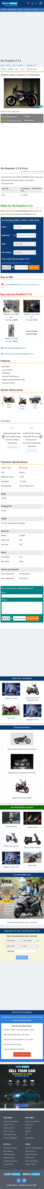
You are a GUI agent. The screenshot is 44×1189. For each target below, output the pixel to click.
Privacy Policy (33, 1161)
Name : (4, 227)
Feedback (35, 1154)
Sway (9, 407)
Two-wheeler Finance (10, 1148)
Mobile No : (6, 235)
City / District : (7, 252)
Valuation (20, 10)
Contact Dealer (12, 447)
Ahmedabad (7, 1135)
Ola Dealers (5, 421)
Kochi (12, 1128)
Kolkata (5, 1138)
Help (26, 1151)
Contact (27, 1154)
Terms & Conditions (24, 263)
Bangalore (6, 1122)
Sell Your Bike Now (22, 1054)
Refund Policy (29, 1158)
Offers (10, 69)
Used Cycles (13, 1138)
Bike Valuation (7, 1151)
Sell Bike (3, 10)
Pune (11, 1125)
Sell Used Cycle (8, 1164)
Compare (27, 117)
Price (3, 69)
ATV (26, 1135)
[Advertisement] (22, 35)
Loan (41, 10)
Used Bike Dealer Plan (10, 1161)
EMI (16, 69)
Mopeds (27, 1131)
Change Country (30, 1164)
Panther (22, 409)
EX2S (35, 408)
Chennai (6, 1128)
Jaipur (14, 1135)
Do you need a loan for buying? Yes (15, 259)
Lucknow (11, 1131)
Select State (28, 3)
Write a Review (29, 120)
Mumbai (6, 1125)
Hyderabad (14, 1122)
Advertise (33, 1151)
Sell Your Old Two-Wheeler (22, 1012)
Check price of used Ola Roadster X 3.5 (19, 354)
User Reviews (31, 69)
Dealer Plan (27, 10)
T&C (26, 1161)
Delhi (5, 1131)
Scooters (28, 1128)
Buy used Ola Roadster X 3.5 (14, 348)
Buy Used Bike (12, 10)
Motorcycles (29, 1125)
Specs (22, 69)
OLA (12, 428)
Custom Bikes (29, 1138)
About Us (28, 1148)
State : (4, 244)
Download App (37, 1148)
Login (35, 3)
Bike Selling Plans (9, 1154)
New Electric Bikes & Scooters (22, 807)
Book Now (34, 267)
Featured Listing (8, 1158)
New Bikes (35, 10)
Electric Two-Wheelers (32, 1122)
